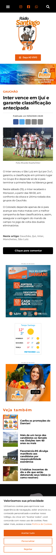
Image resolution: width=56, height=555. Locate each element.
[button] (8, 7)
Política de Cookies (42, 524)
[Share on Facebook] (16, 122)
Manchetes (10, 239)
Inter (40, 236)
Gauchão (25, 236)
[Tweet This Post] (22, 122)
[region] (28, 525)
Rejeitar (28, 549)
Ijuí (34, 236)
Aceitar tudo (28, 533)
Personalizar (28, 541)
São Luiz (23, 239)
